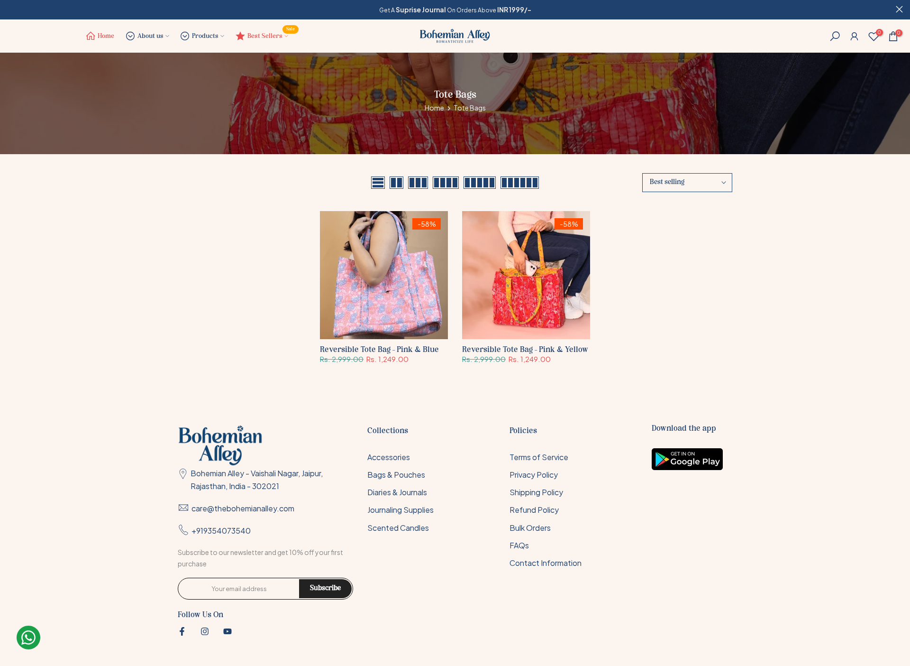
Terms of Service (539, 457)
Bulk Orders (530, 528)
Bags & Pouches (396, 475)
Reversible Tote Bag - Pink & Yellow (525, 349)
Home (106, 36)
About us (150, 36)
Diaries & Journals (397, 492)
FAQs (519, 545)
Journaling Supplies (400, 510)
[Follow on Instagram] (204, 631)
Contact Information (546, 563)
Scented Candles (398, 528)
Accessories (388, 457)
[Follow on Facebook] (182, 631)
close (10, 9)
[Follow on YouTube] (227, 631)
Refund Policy (534, 510)
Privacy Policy (534, 475)
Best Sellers (271, 33)
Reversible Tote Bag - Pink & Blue (379, 349)
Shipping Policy (536, 492)
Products (205, 36)
